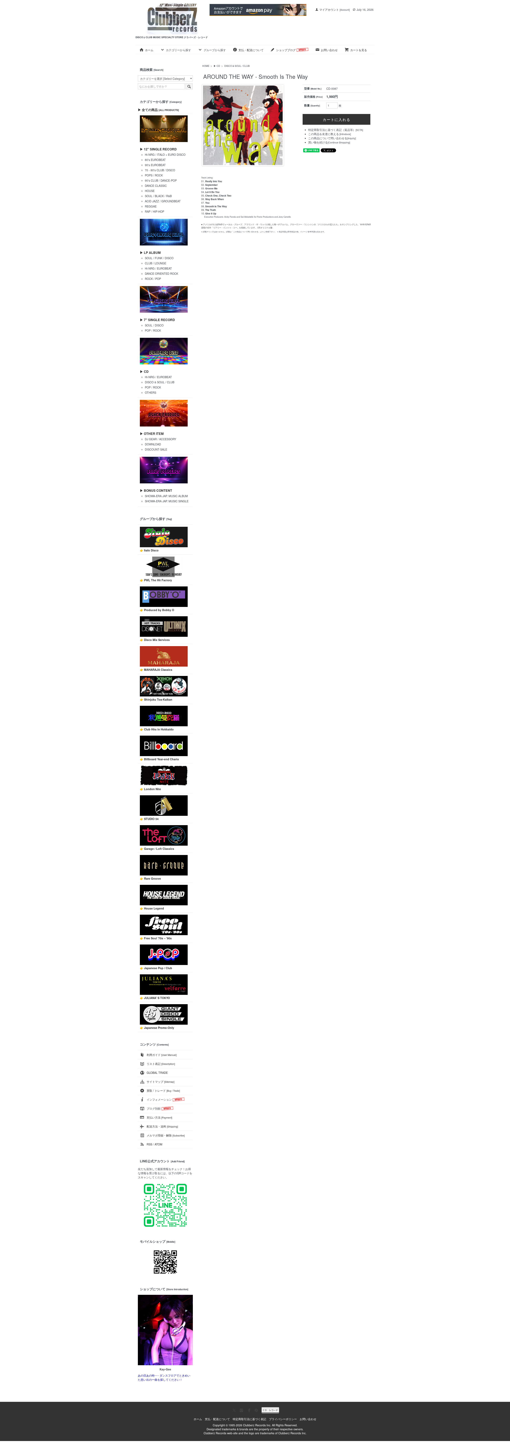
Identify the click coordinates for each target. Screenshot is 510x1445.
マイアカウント (329, 10)
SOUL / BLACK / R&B (158, 196)
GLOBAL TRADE (157, 1073)
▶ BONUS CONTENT (156, 490)
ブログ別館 (154, 1108)
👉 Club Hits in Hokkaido (157, 729)
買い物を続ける (318, 142)
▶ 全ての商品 (158, 109)
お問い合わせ (329, 50)
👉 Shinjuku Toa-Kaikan (156, 699)
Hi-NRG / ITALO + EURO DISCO (165, 155)
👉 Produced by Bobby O (157, 610)
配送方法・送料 (162, 1126)
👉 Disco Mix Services (155, 640)
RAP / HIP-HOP (154, 211)
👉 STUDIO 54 (149, 819)
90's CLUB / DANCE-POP (161, 180)
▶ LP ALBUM (150, 252)
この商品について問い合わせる (327, 138)
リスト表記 (161, 1064)
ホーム (149, 50)
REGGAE (151, 206)
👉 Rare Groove (150, 878)
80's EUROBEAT (155, 160)
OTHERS (150, 392)
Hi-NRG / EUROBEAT (158, 268)
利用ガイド (162, 1055)
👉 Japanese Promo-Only (157, 1028)
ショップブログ (286, 50)
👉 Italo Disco (149, 550)
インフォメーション (159, 1099)
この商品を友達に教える (323, 134)
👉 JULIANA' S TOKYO (155, 998)
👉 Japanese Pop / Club (156, 968)
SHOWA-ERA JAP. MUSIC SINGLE (166, 501)
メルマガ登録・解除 (166, 1135)
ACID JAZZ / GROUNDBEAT (163, 201)
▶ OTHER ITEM (152, 433)
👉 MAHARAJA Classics (156, 670)
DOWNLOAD (153, 444)
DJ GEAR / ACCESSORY (160, 439)
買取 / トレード (163, 1091)
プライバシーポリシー (283, 1419)
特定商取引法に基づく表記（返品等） (332, 130)
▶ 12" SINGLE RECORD (158, 149)
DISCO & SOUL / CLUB (237, 65)
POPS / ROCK (154, 175)
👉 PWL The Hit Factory (156, 580)
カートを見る (358, 50)
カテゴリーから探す (178, 50)
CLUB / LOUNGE (155, 263)
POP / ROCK (153, 330)
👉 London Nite (150, 789)
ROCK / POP (153, 279)
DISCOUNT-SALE (156, 449)
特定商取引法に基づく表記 (249, 1419)
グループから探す (215, 50)
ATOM (158, 1144)
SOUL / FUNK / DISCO (159, 258)
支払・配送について (251, 50)
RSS (149, 1144)
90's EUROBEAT (155, 165)
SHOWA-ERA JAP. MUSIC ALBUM (166, 496)
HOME (205, 65)
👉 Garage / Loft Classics (157, 849)
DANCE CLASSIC (156, 186)
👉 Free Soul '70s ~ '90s (156, 938)
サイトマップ (160, 1082)
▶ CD (217, 65)
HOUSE (150, 191)
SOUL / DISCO (154, 325)
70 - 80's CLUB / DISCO (160, 170)
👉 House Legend (152, 908)
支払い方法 (159, 1117)
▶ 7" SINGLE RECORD (157, 319)
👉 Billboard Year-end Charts (159, 759)
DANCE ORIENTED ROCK (161, 274)
